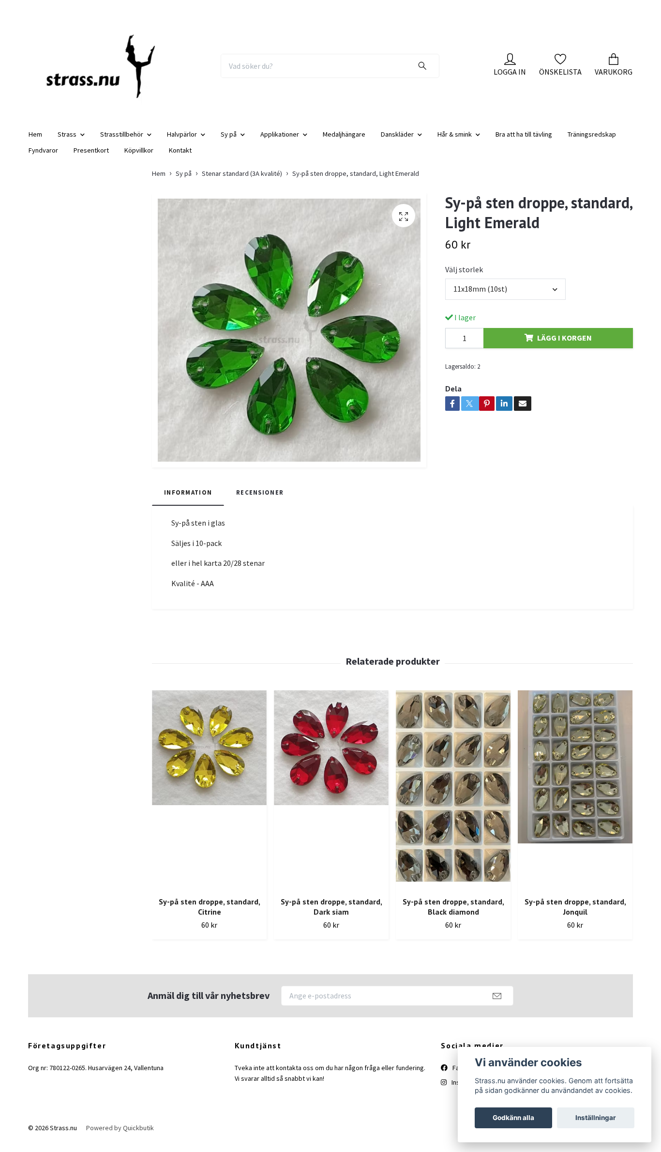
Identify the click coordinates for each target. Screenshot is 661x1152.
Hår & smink (454, 142)
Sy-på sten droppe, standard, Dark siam (331, 915)
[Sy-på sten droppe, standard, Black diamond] (453, 798)
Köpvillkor (138, 158)
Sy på (229, 142)
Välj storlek (464, 277)
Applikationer (279, 142)
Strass (67, 142)
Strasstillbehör (121, 142)
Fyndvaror (43, 158)
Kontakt (180, 158)
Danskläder (397, 142)
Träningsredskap (592, 142)
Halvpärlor (182, 142)
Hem (35, 142)
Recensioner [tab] (260, 500)
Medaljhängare (344, 142)
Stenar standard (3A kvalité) (242, 181)
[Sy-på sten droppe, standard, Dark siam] (331, 798)
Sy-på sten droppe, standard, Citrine (209, 915)
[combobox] (505, 297)
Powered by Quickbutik (120, 1135)
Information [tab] (188, 500)
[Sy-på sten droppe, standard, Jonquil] (575, 798)
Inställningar (595, 1117)
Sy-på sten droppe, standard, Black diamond (453, 915)
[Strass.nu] (107, 69)
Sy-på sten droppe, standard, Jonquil (575, 915)
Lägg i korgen (564, 346)
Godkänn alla (513, 1117)
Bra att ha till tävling (524, 142)
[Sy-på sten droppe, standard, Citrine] (209, 798)
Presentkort (91, 158)
